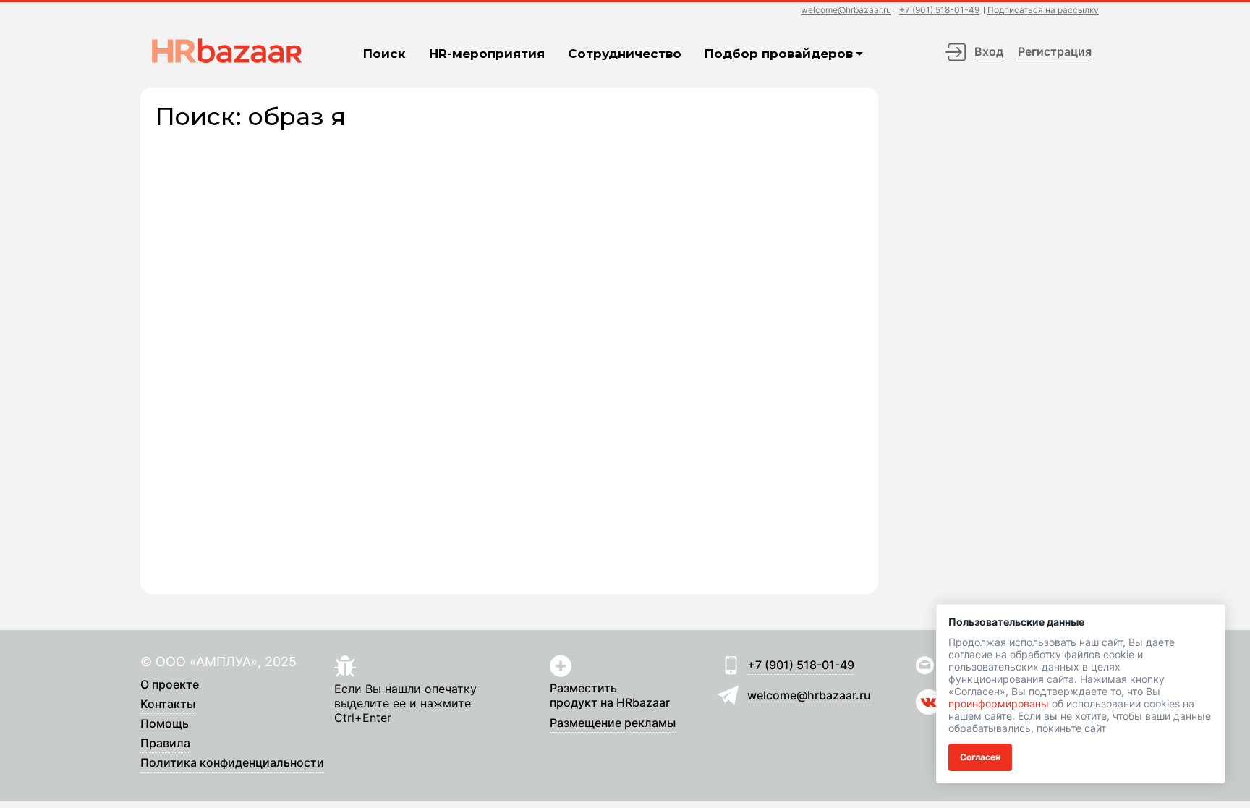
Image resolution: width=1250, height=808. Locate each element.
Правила (165, 743)
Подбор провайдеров (779, 53)
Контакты (167, 704)
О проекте (169, 685)
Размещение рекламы (613, 723)
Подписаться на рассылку (1043, 10)
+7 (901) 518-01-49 (939, 10)
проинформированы (998, 703)
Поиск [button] (384, 53)
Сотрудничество (624, 53)
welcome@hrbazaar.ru (846, 10)
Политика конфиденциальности (232, 763)
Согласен (980, 757)
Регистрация (1055, 51)
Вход (988, 51)
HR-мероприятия (487, 53)
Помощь (164, 724)
